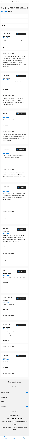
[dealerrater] (12, 386)
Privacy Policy (5, 421)
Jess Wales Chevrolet (19, 418)
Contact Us (12, 421)
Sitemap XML (23, 421)
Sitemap (17, 421)
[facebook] (16, 386)
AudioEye (14, 424)
